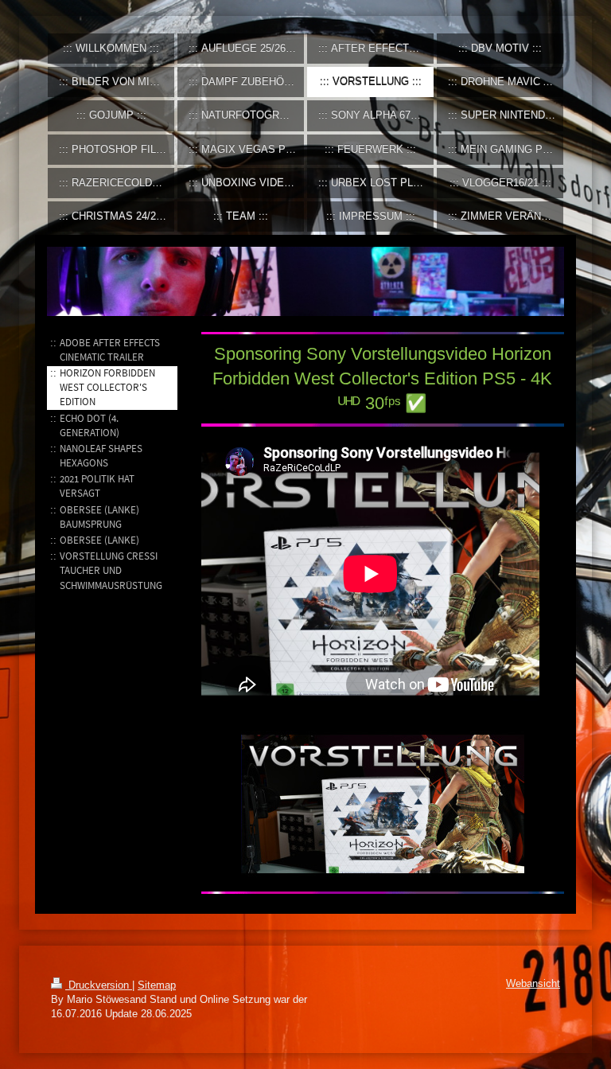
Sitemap (157, 985)
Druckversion (98, 985)
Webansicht (533, 983)
